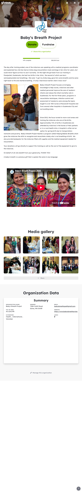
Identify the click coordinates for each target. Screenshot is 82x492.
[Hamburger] (79, 3)
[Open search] (71, 3)
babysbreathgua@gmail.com (64, 306)
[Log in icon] (75, 3)
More (42, 278)
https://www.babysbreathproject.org (67, 311)
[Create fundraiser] (67, 3)
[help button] (79, 489)
